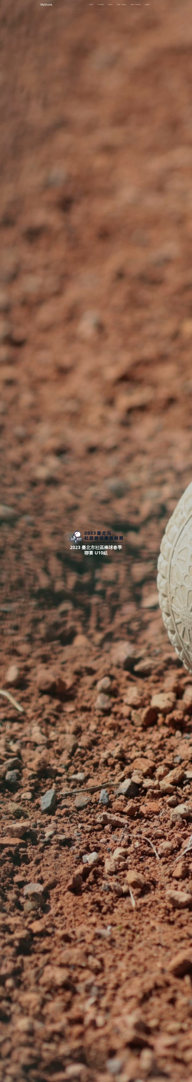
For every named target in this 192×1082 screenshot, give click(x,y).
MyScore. (46, 4)
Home (91, 4)
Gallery (147, 4)
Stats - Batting (121, 4)
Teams (110, 4)
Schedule (101, 4)
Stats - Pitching (135, 4)
